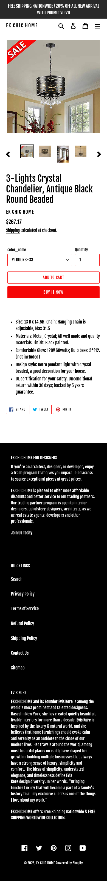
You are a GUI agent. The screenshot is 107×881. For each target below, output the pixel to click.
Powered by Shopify (69, 863)
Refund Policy (22, 623)
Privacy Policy (23, 594)
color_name (16, 249)
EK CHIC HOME (22, 25)
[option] (27, 151)
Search (16, 579)
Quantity (81, 249)
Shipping (13, 230)
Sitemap (18, 668)
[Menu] (97, 26)
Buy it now (53, 292)
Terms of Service (25, 608)
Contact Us (20, 653)
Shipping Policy (24, 638)
